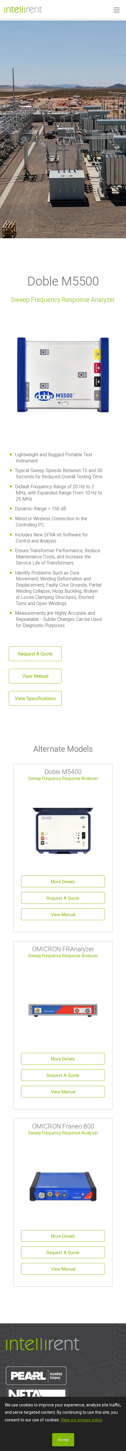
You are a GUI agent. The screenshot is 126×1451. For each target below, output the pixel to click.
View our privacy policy (81, 1420)
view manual (35, 676)
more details (63, 881)
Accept (63, 1440)
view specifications (35, 698)
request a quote (35, 654)
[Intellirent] (23, 9)
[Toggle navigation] (117, 9)
